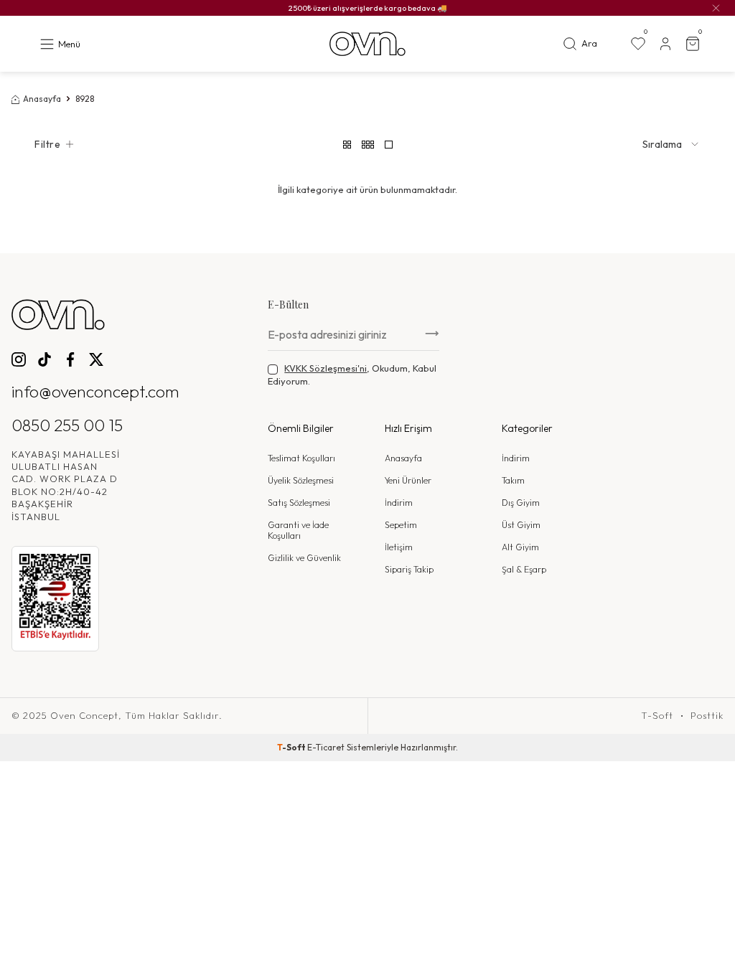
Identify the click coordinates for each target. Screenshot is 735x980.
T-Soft (657, 715)
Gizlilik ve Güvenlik (304, 557)
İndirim (399, 502)
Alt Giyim (520, 547)
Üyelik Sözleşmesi (301, 480)
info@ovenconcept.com (95, 391)
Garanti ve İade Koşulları (298, 530)
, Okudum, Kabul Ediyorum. (352, 374)
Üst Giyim (521, 524)
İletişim (399, 547)
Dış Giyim (521, 502)
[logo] (367, 44)
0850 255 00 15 (67, 425)
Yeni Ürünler (408, 480)
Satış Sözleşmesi (299, 502)
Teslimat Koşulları (301, 458)
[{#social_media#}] (18, 359)
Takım (513, 480)
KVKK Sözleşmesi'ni (325, 368)
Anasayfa (42, 98)
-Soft (292, 747)
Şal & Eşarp (524, 569)
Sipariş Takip (409, 569)
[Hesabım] (665, 43)
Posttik (707, 715)
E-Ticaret (326, 747)
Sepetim (401, 524)
